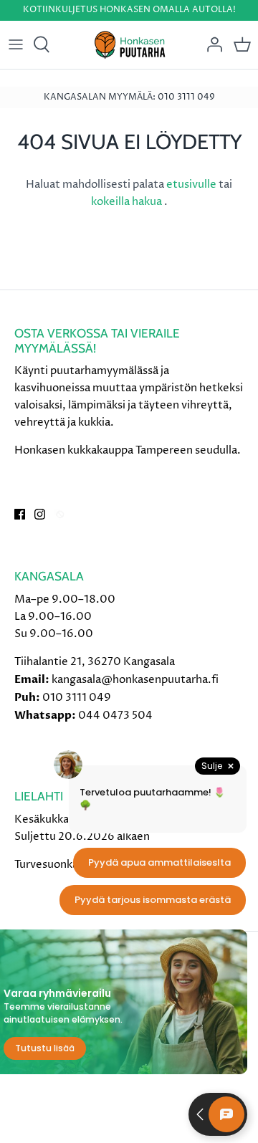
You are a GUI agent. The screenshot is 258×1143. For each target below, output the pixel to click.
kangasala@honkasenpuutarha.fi (135, 679)
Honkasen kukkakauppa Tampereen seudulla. (127, 450)
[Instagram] (39, 514)
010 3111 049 (76, 697)
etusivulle (192, 184)
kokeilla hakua (127, 201)
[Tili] (210, 44)
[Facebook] (19, 514)
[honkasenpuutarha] (129, 45)
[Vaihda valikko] (16, 44)
